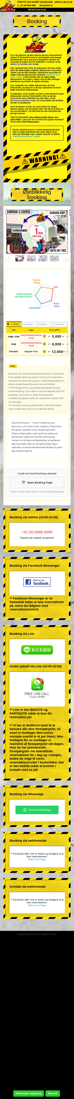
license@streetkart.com (23, 100)
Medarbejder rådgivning (28, 1093)
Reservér (52, 1093)
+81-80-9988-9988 (37, 532)
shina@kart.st (45, 5)
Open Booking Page (39, 482)
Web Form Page (37, 859)
